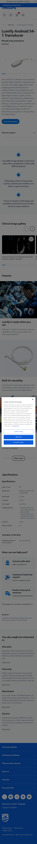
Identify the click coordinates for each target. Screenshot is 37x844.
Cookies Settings (18, 431)
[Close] (32, 399)
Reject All (18, 437)
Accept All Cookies (18, 442)
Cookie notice (15, 426)
